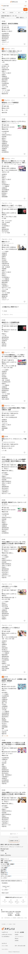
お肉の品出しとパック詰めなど (11, 627)
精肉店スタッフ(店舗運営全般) (10, 322)
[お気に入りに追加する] (24, 44)
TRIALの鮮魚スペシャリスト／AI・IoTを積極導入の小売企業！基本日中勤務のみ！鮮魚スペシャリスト (14, 794)
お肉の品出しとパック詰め (9, 586)
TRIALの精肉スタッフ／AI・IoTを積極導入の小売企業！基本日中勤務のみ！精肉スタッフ (14, 461)
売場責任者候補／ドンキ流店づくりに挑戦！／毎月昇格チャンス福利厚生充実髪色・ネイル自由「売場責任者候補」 (13, 744)
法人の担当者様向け (5, 936)
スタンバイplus (5, 945)
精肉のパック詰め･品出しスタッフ (12, 51)
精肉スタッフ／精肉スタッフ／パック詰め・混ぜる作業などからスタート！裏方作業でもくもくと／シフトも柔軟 (14, 162)
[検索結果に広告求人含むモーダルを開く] (3, 17)
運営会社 (16, 938)
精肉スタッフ (5, 241)
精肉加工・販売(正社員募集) (10, 23)
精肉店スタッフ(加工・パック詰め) (12, 205)
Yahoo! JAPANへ (5, 949)
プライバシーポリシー (19, 936)
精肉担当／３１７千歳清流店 (10, 102)
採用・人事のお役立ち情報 (20, 945)
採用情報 (16, 940)
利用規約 (16, 934)
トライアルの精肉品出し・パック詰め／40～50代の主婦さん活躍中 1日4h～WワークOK (13, 356)
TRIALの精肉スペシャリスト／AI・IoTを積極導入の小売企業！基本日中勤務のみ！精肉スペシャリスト (14, 543)
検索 (25, 9)
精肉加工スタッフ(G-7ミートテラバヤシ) (13, 121)
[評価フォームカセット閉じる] (26, 897)
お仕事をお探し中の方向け (7, 934)
